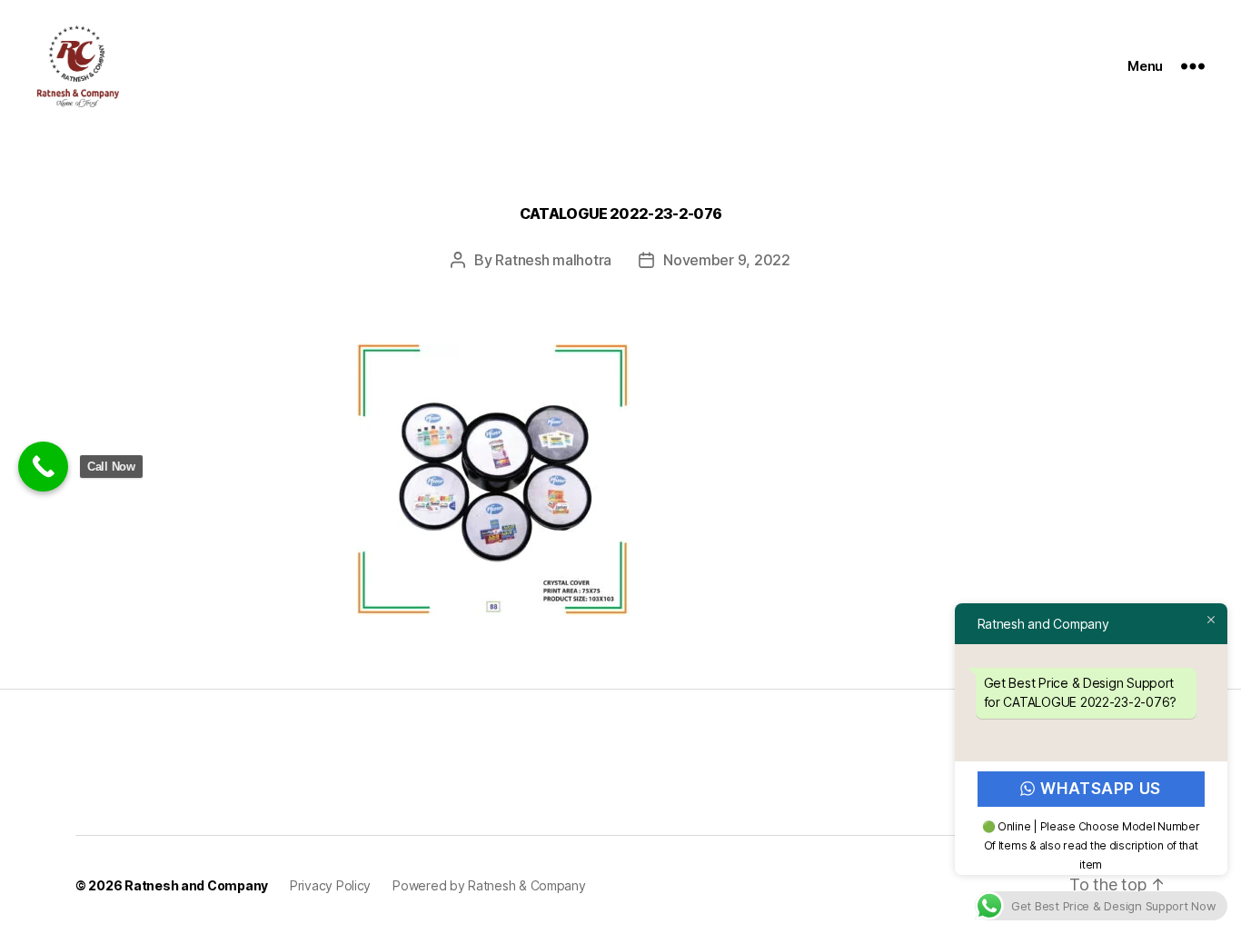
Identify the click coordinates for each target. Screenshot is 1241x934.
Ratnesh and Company (196, 885)
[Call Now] (43, 467)
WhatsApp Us (1101, 789)
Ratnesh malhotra (553, 260)
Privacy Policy (330, 885)
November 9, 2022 (726, 260)
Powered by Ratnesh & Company (488, 885)
